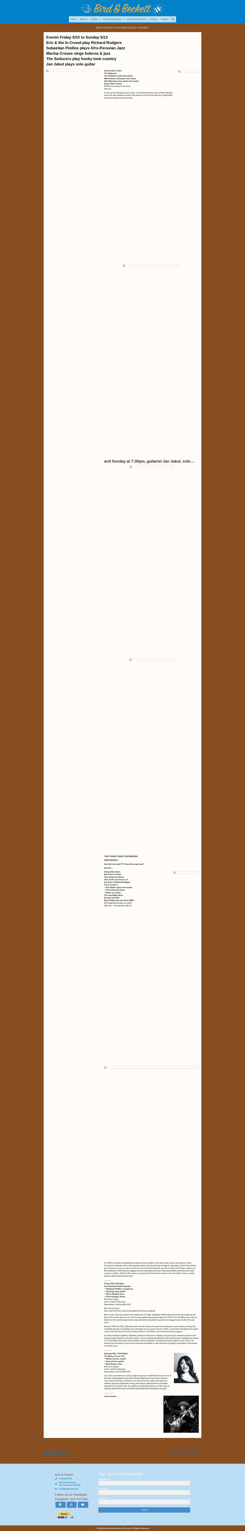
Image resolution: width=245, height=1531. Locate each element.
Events (94, 19)
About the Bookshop (112, 19)
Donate (154, 19)
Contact (164, 19)
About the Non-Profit (136, 19)
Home (73, 19)
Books (83, 19)
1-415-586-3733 (65, 1479)
